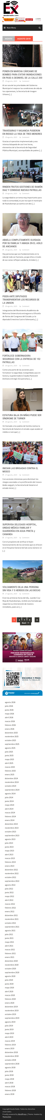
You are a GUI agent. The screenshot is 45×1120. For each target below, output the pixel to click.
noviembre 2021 (11, 919)
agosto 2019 (10, 1022)
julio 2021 (9, 934)
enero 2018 (9, 1094)
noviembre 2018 (11, 1056)
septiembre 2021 (12, 926)
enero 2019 (9, 1048)
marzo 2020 (10, 995)
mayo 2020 (9, 987)
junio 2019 (9, 1029)
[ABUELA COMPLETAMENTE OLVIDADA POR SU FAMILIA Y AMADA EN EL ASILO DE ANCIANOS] (22, 224)
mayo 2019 (9, 1033)
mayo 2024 (9, 805)
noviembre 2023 (11, 828)
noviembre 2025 (11, 736)
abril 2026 (9, 717)
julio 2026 (9, 706)
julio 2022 (9, 888)
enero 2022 (9, 911)
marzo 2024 (10, 812)
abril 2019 (9, 1037)
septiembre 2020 (12, 972)
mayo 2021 (9, 942)
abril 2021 (9, 945)
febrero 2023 (10, 862)
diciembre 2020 (11, 961)
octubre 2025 (10, 740)
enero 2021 (9, 957)
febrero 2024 (10, 816)
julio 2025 (9, 751)
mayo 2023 (9, 850)
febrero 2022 (10, 907)
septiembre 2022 (12, 881)
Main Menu (11, 27)
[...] (10, 94)
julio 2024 (9, 797)
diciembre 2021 (11, 915)
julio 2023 (9, 843)
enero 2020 (9, 1003)
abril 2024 (9, 809)
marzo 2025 (10, 767)
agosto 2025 (10, 748)
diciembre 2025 (11, 732)
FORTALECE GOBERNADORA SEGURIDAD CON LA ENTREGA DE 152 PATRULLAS (21, 359)
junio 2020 (9, 984)
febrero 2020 (10, 999)
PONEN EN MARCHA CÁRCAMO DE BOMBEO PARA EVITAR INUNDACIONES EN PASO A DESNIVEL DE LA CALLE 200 (22, 74)
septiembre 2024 (12, 789)
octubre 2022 (10, 877)
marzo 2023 (10, 858)
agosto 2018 (10, 1067)
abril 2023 (9, 854)
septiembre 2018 (12, 1063)
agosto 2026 (10, 702)
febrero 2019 (10, 1044)
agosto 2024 (10, 793)
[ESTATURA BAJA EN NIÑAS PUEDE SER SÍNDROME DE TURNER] (22, 399)
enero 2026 (9, 729)
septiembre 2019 (12, 1018)
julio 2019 (9, 1025)
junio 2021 (9, 938)
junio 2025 (9, 755)
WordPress (22, 1114)
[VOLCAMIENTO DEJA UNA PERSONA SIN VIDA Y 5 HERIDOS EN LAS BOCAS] (22, 571)
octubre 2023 (10, 831)
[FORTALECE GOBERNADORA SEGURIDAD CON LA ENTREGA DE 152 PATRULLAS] (22, 340)
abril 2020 (9, 991)
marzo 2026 (10, 721)
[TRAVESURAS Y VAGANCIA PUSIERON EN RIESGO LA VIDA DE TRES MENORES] (22, 115)
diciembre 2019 (11, 1006)
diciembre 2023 (11, 824)
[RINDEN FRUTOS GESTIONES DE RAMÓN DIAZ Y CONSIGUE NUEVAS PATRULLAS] (22, 171)
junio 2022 (9, 892)
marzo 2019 (10, 1041)
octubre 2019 (10, 1014)
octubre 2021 (10, 923)
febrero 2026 (10, 725)
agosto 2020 (10, 976)
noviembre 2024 (11, 782)
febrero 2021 (10, 953)
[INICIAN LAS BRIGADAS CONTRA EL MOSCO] (22, 452)
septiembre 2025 (12, 744)
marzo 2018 (10, 1086)
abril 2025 (9, 763)
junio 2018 (9, 1075)
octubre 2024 (10, 786)
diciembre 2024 (11, 778)
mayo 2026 (9, 713)
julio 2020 (9, 980)
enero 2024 (9, 820)
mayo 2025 (9, 759)
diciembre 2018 (11, 1052)
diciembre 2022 (11, 869)
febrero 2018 (10, 1090)
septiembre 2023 (12, 835)
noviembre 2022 (11, 873)
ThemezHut (6, 1117)
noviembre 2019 (11, 1010)
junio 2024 (9, 801)
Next (24, 623)
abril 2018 (9, 1082)
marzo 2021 (10, 949)
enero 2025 (9, 774)
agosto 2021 (10, 930)
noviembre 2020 (11, 965)
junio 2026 (9, 710)
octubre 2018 (10, 1060)
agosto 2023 (10, 839)
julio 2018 (9, 1071)
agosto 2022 (10, 885)
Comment (25, 81)
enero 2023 (9, 866)
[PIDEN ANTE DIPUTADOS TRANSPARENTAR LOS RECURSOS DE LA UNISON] (22, 280)
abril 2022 (9, 900)
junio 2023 (9, 847)
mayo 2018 (9, 1079)
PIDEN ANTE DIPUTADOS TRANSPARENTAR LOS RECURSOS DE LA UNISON (20, 299)
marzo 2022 (10, 904)
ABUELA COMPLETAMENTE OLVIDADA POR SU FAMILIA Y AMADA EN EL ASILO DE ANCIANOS (22, 243)
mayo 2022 (9, 896)
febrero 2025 (10, 770)
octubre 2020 (10, 968)
